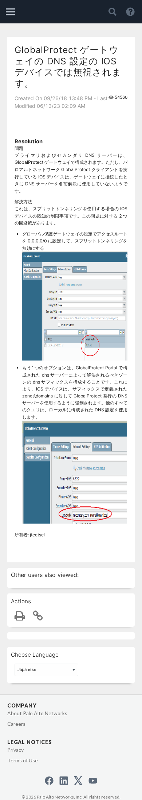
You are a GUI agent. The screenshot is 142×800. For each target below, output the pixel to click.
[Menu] (10, 12)
